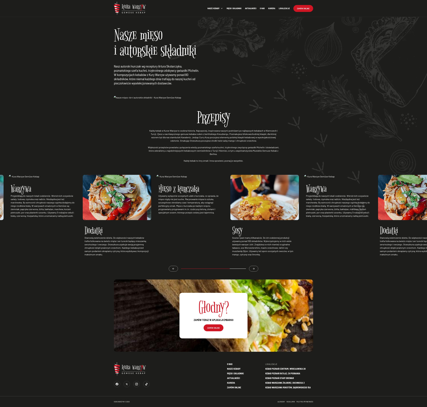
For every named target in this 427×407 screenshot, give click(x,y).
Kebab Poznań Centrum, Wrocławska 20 (285, 368)
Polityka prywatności (304, 402)
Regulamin (291, 402)
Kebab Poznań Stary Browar (279, 378)
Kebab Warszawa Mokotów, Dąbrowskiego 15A (288, 387)
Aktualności (250, 8)
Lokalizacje (284, 8)
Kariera (271, 8)
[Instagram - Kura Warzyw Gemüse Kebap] (136, 384)
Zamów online (234, 387)
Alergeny (281, 402)
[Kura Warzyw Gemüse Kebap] (130, 8)
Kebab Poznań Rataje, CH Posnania (282, 373)
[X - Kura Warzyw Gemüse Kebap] (127, 384)
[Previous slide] (173, 269)
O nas (262, 8)
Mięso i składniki (234, 8)
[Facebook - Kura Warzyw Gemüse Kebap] (117, 384)
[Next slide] (253, 269)
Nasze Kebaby (213, 8)
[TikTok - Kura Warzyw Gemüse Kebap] (146, 384)
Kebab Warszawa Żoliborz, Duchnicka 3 (285, 382)
